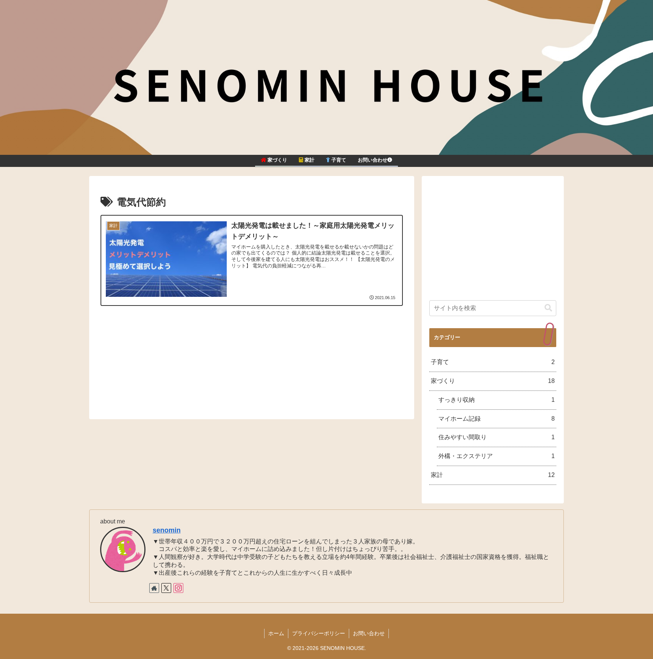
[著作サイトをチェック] (154, 588)
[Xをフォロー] (166, 588)
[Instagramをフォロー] (178, 588)
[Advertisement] (252, 359)
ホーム (276, 633)
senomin (167, 530)
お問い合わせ (369, 633)
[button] (548, 308)
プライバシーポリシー (318, 633)
